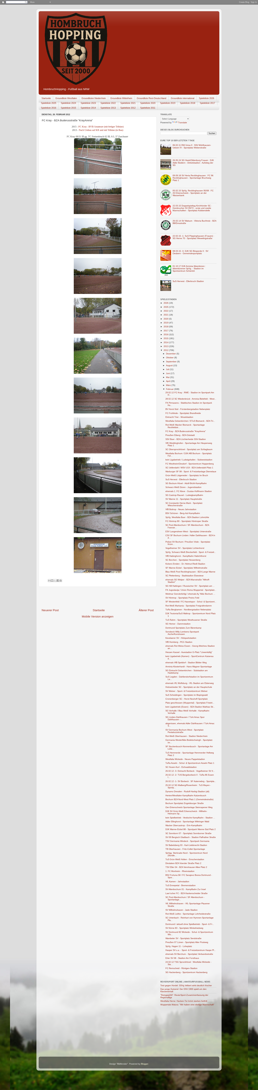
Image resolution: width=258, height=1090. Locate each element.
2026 (166, 303)
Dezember (171, 354)
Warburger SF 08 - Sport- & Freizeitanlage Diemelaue (190, 471)
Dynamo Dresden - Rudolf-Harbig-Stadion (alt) (187, 791)
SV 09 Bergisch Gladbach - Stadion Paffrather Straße (190, 837)
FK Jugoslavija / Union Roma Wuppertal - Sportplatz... (190, 590)
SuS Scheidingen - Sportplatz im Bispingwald (186, 695)
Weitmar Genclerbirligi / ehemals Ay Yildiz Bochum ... (190, 594)
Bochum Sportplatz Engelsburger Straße (184, 803)
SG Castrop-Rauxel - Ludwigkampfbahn (184, 495)
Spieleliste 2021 (128, 103)
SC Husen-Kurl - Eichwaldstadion (181, 767)
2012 (166, 350)
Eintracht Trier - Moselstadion (179, 417)
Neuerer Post (50, 610)
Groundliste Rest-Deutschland (151, 98)
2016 (166, 334)
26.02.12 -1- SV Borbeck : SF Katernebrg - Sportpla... (190, 781)
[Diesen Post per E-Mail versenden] (49, 580)
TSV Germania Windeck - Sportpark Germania (187, 841)
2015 (166, 338)
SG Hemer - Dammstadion (178, 624)
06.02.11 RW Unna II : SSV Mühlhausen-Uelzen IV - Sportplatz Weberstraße (192, 146)
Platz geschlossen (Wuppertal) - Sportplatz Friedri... (189, 703)
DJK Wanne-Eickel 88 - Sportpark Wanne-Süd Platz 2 (190, 829)
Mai (168, 377)
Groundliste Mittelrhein (121, 98)
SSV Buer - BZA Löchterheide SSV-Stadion (185, 439)
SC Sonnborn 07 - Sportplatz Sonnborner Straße (188, 833)
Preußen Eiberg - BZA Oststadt (180, 435)
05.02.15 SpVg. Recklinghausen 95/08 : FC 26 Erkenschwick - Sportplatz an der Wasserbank (193, 193)
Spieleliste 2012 (128, 108)
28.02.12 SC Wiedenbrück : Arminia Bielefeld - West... (190, 399)
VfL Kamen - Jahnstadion (177, 881)
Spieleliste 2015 (68, 108)
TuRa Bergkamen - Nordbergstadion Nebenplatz (188, 609)
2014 (166, 342)
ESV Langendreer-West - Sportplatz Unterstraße (188, 531)
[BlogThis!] (52, 580)
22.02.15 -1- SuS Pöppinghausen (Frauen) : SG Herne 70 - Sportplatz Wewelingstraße (193, 237)
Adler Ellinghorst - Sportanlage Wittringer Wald (187, 821)
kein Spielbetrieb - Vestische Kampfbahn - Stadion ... (190, 818)
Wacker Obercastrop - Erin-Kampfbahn (183, 825)
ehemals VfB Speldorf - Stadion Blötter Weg (186, 662)
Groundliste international (182, 98)
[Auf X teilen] (54, 580)
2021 (166, 315)
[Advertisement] (97, 597)
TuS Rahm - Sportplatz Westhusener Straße (186, 620)
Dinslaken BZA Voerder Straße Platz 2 (183, 863)
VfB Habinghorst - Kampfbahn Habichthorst (185, 556)
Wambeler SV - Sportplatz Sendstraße (183, 938)
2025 (166, 307)
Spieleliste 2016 (48, 108)
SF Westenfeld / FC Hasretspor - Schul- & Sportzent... (190, 602)
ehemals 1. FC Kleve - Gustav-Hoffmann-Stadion (188, 491)
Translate (182, 122)
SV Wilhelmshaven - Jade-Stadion (181, 910)
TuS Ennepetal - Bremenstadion (180, 885)
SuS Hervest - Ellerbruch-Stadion (188, 281)
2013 (166, 346)
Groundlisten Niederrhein (94, 98)
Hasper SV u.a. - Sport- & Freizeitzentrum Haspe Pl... (190, 950)
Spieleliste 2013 (108, 108)
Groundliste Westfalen (66, 98)
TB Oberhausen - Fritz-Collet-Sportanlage (185, 849)
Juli (168, 369)
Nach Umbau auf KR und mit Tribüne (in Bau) (101, 130)
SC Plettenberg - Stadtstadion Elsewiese (184, 576)
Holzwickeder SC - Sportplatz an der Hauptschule (188, 687)
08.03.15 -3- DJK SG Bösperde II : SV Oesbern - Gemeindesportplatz (190, 252)
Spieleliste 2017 (207, 103)
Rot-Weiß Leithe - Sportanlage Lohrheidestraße (188, 914)
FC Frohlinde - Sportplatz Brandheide (183, 413)
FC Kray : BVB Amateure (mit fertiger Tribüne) (101, 126)
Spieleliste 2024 (68, 103)
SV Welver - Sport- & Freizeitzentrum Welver (186, 691)
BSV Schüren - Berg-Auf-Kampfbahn (182, 513)
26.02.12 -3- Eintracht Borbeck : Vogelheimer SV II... (190, 771)
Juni (168, 373)
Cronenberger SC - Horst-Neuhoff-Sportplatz (186, 699)
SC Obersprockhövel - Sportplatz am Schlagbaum (188, 449)
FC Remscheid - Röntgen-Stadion (181, 968)
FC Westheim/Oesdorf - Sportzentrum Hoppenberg (189, 464)
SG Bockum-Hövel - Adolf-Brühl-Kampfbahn (186, 483)
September (171, 361)
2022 (166, 311)
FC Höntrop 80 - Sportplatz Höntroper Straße (186, 521)
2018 (166, 326)
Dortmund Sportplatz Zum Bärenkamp (183, 628)
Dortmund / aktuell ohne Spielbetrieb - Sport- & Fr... (189, 924)
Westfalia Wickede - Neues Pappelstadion (185, 759)
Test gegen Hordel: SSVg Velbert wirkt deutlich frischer (186, 985)
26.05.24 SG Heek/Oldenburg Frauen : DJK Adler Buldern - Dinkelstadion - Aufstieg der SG (193, 162)
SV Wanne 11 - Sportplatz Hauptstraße (183, 499)
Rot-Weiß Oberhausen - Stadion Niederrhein (186, 736)
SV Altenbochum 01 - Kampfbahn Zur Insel (185, 889)
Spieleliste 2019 (167, 103)
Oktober (170, 357)
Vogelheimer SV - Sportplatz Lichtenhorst (184, 548)
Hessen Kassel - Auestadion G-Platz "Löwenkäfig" (188, 652)
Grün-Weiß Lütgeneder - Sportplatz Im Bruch (186, 475)
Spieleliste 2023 (88, 103)
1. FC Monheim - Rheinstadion (179, 871)
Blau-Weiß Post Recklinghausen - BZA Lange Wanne (190, 572)
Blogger (144, 1064)
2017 (166, 331)
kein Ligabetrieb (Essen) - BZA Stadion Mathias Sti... (190, 707)
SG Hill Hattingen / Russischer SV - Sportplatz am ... (190, 586)
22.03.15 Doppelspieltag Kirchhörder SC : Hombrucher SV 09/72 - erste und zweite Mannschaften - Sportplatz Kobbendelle (192, 208)
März (168, 385)
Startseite (46, 98)
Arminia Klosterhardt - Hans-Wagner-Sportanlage (188, 666)
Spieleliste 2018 (187, 103)
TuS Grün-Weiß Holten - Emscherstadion (184, 859)
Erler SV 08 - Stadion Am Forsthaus (182, 958)
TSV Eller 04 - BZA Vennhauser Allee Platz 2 (186, 867)
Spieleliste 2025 (48, 103)
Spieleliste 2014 (88, 108)
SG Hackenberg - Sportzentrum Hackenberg (186, 972)
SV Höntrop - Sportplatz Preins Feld (182, 598)
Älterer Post (146, 610)
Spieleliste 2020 (147, 103)
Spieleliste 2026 (206, 98)
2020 (166, 319)
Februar (170, 389)
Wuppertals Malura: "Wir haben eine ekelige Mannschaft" (187, 1005)
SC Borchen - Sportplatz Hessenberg (182, 560)
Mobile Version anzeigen (97, 616)
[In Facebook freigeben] (57, 580)
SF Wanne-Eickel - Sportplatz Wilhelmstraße (186, 568)
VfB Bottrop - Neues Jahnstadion (180, 509)
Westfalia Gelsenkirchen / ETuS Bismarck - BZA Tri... (190, 421)
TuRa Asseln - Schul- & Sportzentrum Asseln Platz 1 (189, 763)
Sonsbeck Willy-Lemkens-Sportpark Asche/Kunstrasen (182, 633)
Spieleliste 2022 (108, 103)
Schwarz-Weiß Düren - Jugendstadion (183, 487)
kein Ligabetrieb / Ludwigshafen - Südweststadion (188, 460)
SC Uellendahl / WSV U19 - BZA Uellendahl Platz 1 (189, 468)
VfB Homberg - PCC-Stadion (178, 642)
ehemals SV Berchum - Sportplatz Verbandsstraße (189, 954)
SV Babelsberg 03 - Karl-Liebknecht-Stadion (186, 845)
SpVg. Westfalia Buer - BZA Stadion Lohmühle (187, 517)
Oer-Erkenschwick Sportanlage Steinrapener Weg (188, 807)
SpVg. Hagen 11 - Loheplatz (178, 946)
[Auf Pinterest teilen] (60, 580)
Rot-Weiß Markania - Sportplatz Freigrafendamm (188, 606)
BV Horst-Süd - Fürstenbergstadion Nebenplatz (187, 409)
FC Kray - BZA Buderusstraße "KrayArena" (185, 431)
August (169, 365)
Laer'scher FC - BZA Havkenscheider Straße (186, 893)
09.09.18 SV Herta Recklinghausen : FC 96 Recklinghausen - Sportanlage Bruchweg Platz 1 (193, 177)
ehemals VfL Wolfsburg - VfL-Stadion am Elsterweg (189, 683)
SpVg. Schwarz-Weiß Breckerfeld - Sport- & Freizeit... (190, 552)
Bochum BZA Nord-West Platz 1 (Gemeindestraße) (189, 799)
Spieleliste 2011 (147, 108)
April (168, 381)
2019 (166, 323)
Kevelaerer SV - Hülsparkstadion (180, 638)
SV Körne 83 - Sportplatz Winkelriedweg (184, 928)
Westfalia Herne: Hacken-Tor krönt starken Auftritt (183, 1001)
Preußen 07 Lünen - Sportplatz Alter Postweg (186, 942)
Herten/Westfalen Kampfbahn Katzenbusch (185, 795)
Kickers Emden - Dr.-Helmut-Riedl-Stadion (185, 564)
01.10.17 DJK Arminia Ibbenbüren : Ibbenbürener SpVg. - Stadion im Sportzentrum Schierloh (189, 268)
